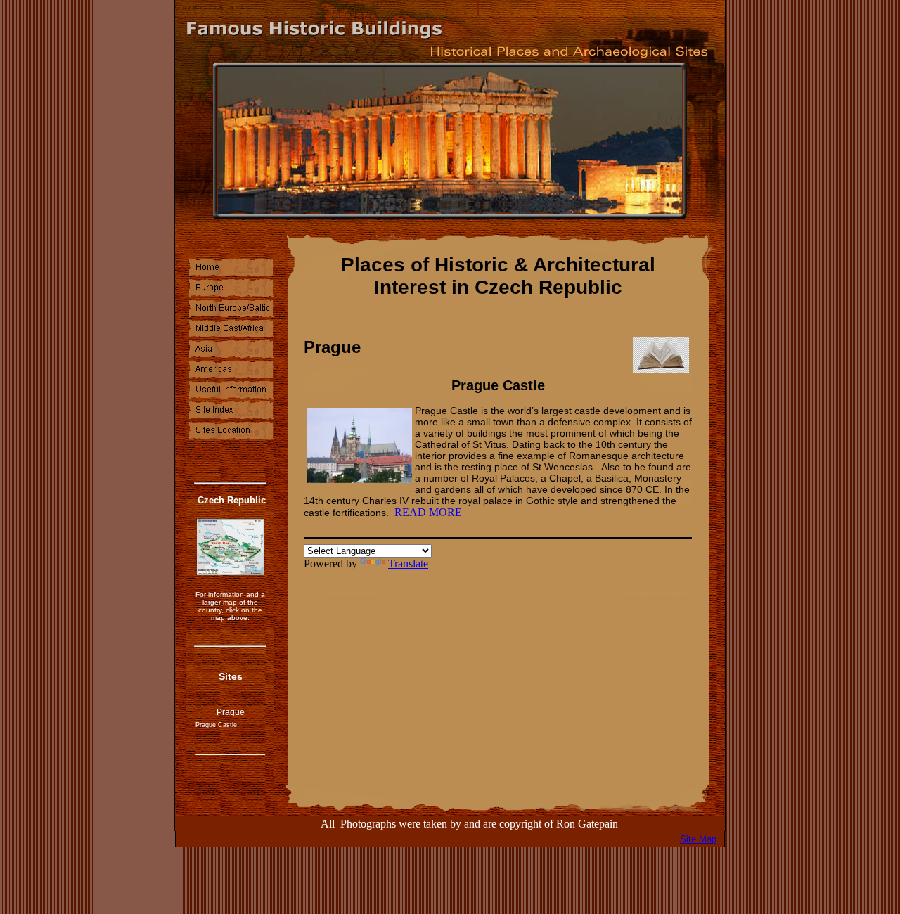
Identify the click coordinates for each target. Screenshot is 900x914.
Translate (408, 563)
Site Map (698, 839)
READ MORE (428, 512)
